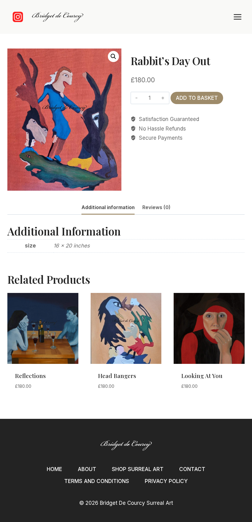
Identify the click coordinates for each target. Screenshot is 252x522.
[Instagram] (17, 16)
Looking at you (201, 376)
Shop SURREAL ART (137, 469)
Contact (192, 469)
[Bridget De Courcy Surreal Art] (57, 17)
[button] (113, 56)
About (87, 469)
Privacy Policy (166, 481)
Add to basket (197, 98)
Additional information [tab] (108, 207)
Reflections (30, 376)
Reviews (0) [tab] (156, 207)
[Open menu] (237, 16)
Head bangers (117, 376)
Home (54, 469)
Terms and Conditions (96, 481)
